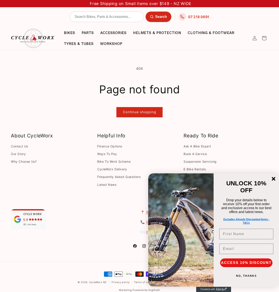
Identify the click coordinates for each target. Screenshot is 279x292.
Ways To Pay (107, 154)
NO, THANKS (246, 275)
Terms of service (144, 282)
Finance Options (109, 146)
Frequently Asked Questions (119, 177)
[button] (264, 38)
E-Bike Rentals (195, 169)
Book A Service (195, 154)
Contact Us (19, 146)
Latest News (107, 184)
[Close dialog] (273, 179)
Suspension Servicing (200, 161)
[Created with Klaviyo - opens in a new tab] (213, 289)
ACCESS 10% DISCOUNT (246, 263)
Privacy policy (121, 282)
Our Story (18, 154)
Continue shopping (139, 112)
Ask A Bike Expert (197, 146)
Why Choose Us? (24, 161)
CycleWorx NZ (98, 282)
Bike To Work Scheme (114, 161)
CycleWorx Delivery (112, 169)
